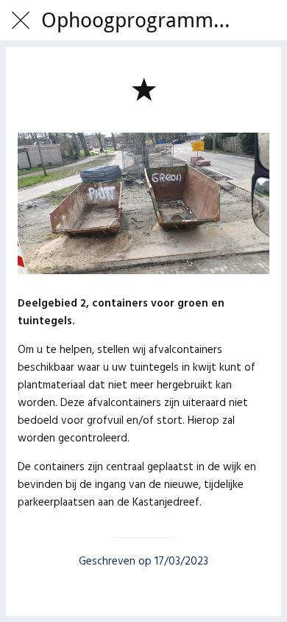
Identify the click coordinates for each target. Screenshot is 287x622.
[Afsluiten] (20, 20)
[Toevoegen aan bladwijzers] (143, 88)
